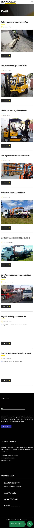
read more (5, 56)
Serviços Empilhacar (6, 460)
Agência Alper (23, 519)
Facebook (7, 426)
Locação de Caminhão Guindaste (9, 455)
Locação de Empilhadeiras (8, 458)
